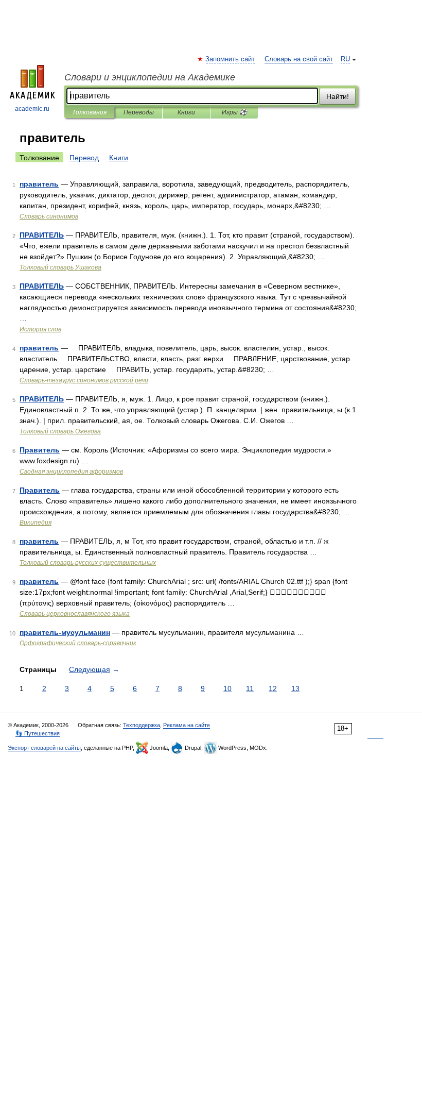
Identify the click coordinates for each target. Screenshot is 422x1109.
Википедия (35, 522)
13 (295, 688)
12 (273, 688)
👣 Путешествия (37, 733)
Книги (186, 112)
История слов (40, 329)
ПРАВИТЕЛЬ (42, 235)
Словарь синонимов (49, 216)
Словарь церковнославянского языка (75, 613)
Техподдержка (141, 725)
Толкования (89, 112)
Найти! (337, 96)
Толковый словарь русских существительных (88, 562)
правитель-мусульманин (65, 632)
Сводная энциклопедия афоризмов (71, 471)
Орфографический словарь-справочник (78, 643)
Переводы (139, 112)
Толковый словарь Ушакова (60, 267)
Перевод (84, 158)
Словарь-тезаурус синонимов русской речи (84, 380)
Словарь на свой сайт (299, 59)
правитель (39, 184)
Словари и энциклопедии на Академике (149, 77)
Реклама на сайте (186, 725)
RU (345, 59)
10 (227, 688)
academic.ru (32, 108)
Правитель (40, 450)
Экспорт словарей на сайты (44, 748)
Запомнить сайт (230, 59)
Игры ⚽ (234, 112)
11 (250, 688)
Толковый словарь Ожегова (60, 431)
